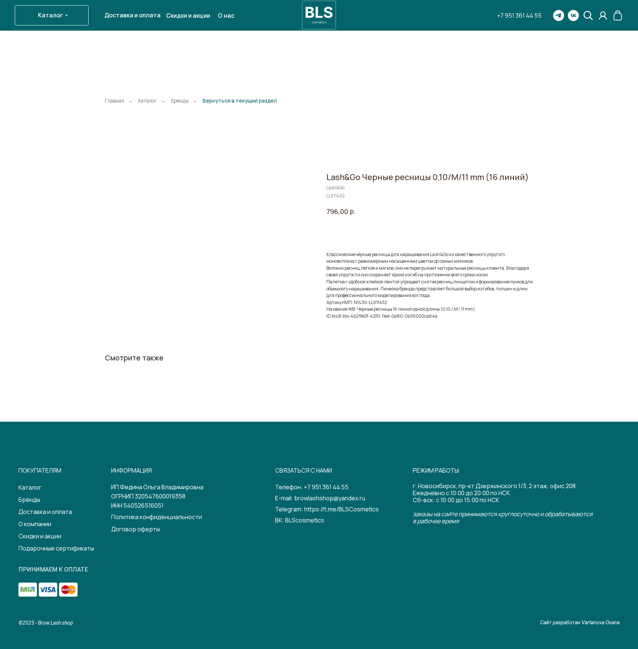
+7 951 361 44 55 (326, 487)
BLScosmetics (304, 520)
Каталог (147, 100)
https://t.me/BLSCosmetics (341, 509)
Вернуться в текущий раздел (240, 100)
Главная (114, 100)
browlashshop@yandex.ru (329, 498)
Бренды (180, 100)
